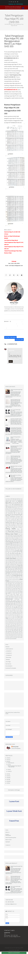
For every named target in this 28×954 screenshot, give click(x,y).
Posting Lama (19, 339)
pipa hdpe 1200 (12, 581)
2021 (8, 773)
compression (12, 516)
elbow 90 (14, 523)
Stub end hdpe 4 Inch (11, 619)
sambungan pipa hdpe (10, 603)
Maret (9, 771)
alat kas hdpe (13, 502)
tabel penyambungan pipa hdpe (14, 633)
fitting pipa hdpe (12, 534)
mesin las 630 (20, 557)
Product (7, 834)
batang (9, 510)
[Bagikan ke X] (10, 275)
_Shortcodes (8, 657)
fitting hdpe (11, 350)
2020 (8, 775)
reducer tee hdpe (19, 596)
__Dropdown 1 (9, 650)
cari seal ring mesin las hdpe (16, 515)
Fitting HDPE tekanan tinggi (13, 532)
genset (16, 539)
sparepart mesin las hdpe (18, 612)
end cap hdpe (12, 526)
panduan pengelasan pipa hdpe (17, 576)
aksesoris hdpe (8, 501)
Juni (9, 764)
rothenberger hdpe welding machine (13, 600)
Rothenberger (20, 323)
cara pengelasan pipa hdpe (16, 321)
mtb (11, 575)
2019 (8, 777)
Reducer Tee (13, 596)
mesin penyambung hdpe (14, 570)
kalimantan (9, 555)
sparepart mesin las (9, 612)
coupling (12, 519)
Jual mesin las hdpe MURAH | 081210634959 (16, 446)
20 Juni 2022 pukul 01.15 (16, 352)
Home (7, 644)
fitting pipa (20, 532)
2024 (8, 759)
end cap (17, 525)
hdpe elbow (14, 547)
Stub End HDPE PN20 (15, 624)
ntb (6, 576)
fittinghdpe (15, 535)
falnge (14, 527)
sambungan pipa (19, 602)
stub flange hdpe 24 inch (16, 626)
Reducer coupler (13, 595)
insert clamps (19, 549)
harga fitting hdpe (9, 541)
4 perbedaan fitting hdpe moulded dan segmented (16, 428)
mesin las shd (14, 567)
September (10, 762)
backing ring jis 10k (17, 509)
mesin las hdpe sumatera (13, 565)
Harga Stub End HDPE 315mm (13, 546)
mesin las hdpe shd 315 (11, 563)
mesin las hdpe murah (18, 559)
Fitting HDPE (11, 529)
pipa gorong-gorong (15, 579)
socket (15, 611)
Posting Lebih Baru (10, 337)
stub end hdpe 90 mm (18, 620)
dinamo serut (10, 520)
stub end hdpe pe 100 (18, 621)
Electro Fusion (8, 525)
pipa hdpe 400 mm (12, 582)
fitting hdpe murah (13, 531)
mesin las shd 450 (15, 569)
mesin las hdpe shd (19, 561)
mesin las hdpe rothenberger (10, 561)
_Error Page (8, 661)
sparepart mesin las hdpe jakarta (11, 613)
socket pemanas (19, 611)
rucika (21, 600)
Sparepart (8, 841)
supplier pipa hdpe (17, 629)
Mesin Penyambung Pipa (11, 837)
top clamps (7, 637)
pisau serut (19, 590)
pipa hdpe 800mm (9, 583)
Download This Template (11, 668)
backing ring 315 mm (18, 507)
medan (13, 557)
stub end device (16, 615)
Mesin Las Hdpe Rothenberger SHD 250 (15, 358)
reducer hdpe (8, 596)
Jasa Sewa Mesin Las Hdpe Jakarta (16, 467)
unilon (11, 637)
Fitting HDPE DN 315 (14, 530)
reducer (17, 594)
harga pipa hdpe (9, 543)
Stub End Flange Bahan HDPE (15, 437)
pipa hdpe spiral (12, 589)
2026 (8, 757)
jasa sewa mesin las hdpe (10, 551)
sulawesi (8, 629)
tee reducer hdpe (19, 636)
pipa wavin (15, 590)
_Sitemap (8, 659)
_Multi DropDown (9, 648)
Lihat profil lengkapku (16, 748)
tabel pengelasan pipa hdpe (11, 631)
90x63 (12, 498)
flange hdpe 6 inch (18, 536)
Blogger (18, 790)
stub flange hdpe (9, 626)
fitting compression (18, 527)
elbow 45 (10, 523)
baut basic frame (14, 510)
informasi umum (14, 549)
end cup (17, 526)
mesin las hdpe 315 (19, 558)
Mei (9, 769)
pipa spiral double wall (9, 590)
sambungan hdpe (12, 602)
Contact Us (8, 845)
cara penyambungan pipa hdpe (10, 323)
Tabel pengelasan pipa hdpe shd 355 (14, 327)
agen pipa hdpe (16, 498)
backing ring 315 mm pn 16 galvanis (12, 508)
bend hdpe (13, 511)
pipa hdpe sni (18, 588)
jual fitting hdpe (18, 551)
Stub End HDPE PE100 (9, 623)
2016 (8, 781)
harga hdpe (7, 542)
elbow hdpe (19, 523)
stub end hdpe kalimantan (10, 621)
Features (7, 646)
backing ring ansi (10, 509)
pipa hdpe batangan (16, 583)
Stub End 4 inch (20, 614)
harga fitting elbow (19, 540)
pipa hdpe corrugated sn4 (16, 584)
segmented (20, 605)
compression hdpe (19, 516)
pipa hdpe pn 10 (12, 587)
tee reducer (14, 636)
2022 (8, 761)
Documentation (9, 665)
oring (9, 576)
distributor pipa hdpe (10, 522)
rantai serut (12, 594)
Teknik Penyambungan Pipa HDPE (16, 390)
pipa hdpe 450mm (19, 582)
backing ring (11, 507)
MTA (9, 575)
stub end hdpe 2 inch (12, 618)
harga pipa (20, 542)
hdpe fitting (18, 547)
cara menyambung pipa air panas (13, 513)
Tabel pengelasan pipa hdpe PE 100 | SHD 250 (15, 400)
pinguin (10, 579)
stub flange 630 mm (18, 625)
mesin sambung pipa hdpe (15, 573)
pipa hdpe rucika (18, 587)
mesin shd (9, 574)
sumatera (11, 629)
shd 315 (8, 608)
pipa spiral (20, 589)
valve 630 (15, 637)
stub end (19, 613)
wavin (15, 638)
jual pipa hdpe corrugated (14, 554)
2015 (8, 783)
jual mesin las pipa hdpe (15, 553)
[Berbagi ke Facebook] (6, 275)
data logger (17, 519)
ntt (7, 576)
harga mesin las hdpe (14, 542)
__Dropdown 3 (9, 655)
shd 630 (18, 608)
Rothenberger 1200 (18, 599)
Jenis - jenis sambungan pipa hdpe (15, 410)
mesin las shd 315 (18, 568)
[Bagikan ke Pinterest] (14, 275)
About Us (7, 832)
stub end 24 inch (13, 614)
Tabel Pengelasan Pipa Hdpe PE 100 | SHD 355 (14, 766)
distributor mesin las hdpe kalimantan (15, 521)
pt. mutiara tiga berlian (15, 593)
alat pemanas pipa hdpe (12, 503)
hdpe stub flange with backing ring (16, 548)
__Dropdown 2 (9, 653)
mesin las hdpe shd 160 (10, 562)
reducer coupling (19, 595)
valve (13, 637)
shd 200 (19, 607)
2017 (8, 779)
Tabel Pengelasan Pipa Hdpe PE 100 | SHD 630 (15, 456)
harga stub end (13, 545)
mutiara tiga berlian (17, 575)
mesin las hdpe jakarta (10, 559)
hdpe (11, 547)
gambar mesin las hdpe (10, 539)
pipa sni (17, 589)
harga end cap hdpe (11, 540)
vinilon (18, 637)
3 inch (7, 498)
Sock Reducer (10, 611)
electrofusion (13, 525)
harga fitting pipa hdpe (18, 541)
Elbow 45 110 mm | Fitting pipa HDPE (16, 476)
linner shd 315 (13, 555)
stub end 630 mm (9, 615)
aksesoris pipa (14, 501)
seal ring (9, 605)
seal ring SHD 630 (14, 605)
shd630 (21, 608)
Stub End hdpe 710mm (10, 620)
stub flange (12, 625)
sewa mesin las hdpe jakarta (14, 606)
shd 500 (15, 608)
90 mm (9, 498)
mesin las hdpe (11, 558)
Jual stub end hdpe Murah (16, 418)
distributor (14, 520)
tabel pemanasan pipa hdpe (17, 630)
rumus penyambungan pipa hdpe (10, 325)
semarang (7, 606)
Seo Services (8, 663)
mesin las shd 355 (9, 569)
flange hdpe (13, 536)
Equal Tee (10, 527)
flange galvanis (8, 536)
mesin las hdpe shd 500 (11, 564)
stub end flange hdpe (12, 617)
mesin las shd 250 (10, 568)
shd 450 (11, 608)
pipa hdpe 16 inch (18, 581)
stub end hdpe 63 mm (18, 619)
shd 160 (15, 607)
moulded (7, 575)
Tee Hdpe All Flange (9, 636)
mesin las (16, 557)
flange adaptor (19, 535)
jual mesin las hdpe (10, 552)
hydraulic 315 (8, 549)
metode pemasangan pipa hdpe (17, 574)
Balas (10, 361)
